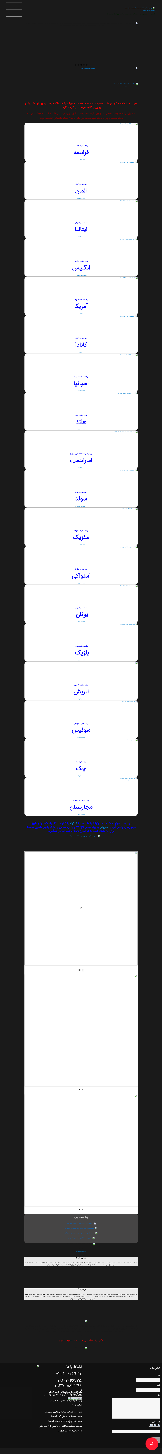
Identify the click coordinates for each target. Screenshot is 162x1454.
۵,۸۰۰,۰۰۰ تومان (81, 545)
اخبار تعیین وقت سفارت (81, 1251)
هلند (81, 420)
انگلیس (81, 266)
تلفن (158, 1385)
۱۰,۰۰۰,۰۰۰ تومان (81, 198)
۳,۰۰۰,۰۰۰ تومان (81, 237)
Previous (21, 1030)
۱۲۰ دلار (81, 352)
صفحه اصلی (18, 4)
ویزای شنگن (18, 18)
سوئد (81, 497)
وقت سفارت (17, 8)
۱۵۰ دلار (81, 314)
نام (159, 1375)
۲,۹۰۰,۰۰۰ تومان (81, 429)
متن (158, 1395)
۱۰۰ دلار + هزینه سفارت (81, 275)
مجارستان (81, 805)
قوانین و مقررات (17, 11)
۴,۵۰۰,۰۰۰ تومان (81, 468)
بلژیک (82, 651)
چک (81, 767)
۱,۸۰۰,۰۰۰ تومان (81, 814)
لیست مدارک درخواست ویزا (14, 15)
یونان (81, 612)
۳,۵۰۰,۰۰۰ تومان (81, 160)
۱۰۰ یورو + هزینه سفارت (81, 506)
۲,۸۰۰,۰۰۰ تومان (81, 738)
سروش (104, 827)
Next (140, 1030)
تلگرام (73, 823)
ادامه (67, 1299)
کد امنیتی (156, 1422)
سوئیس (81, 728)
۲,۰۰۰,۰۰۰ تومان (81, 583)
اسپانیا (81, 382)
